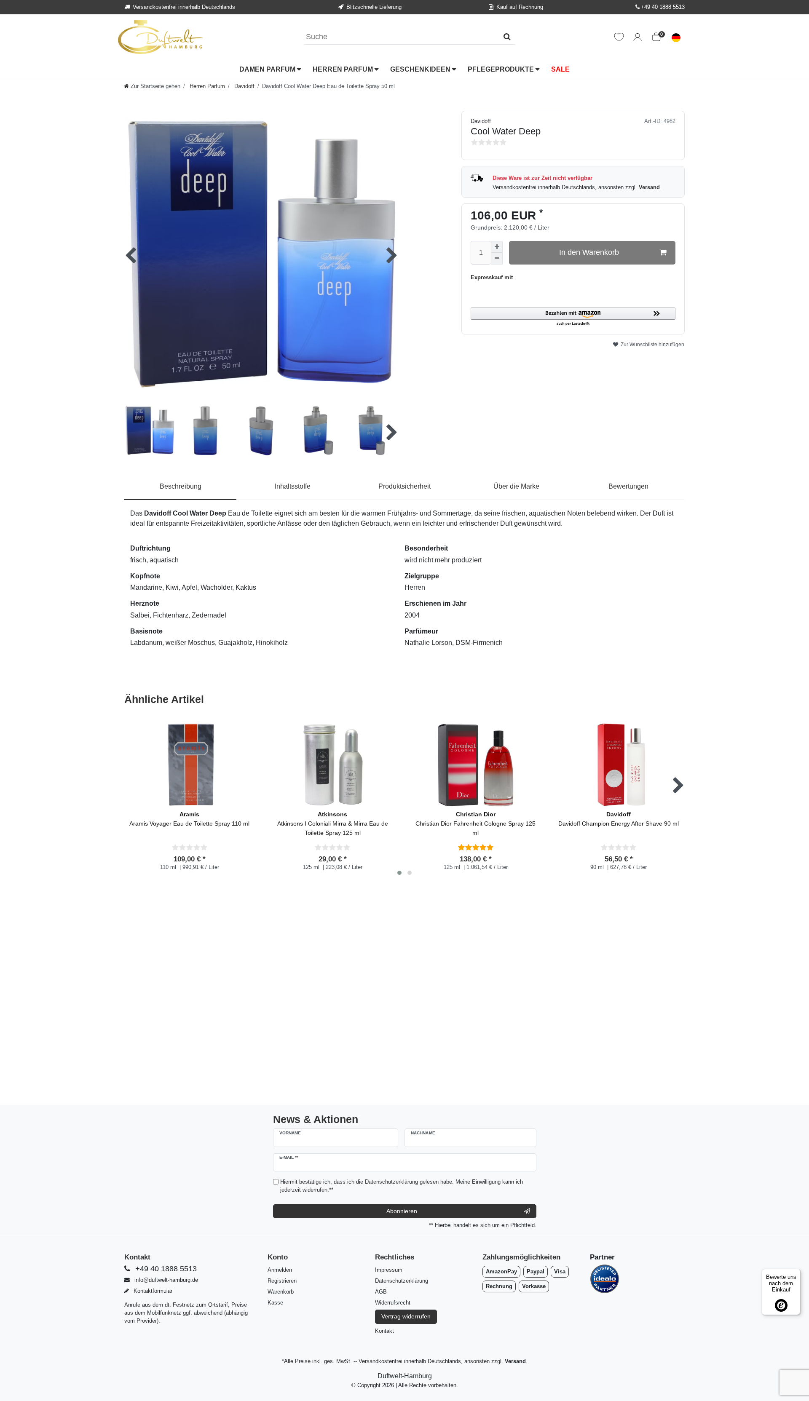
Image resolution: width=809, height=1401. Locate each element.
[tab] (180, 487)
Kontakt (384, 1331)
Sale (560, 69)
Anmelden (280, 1270)
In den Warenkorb (589, 252)
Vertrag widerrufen (406, 1316)
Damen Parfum (268, 69)
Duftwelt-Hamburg (405, 1376)
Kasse (275, 1302)
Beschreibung (180, 486)
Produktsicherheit (404, 486)
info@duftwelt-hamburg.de (165, 1280)
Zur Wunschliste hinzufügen (651, 345)
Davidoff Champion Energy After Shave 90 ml (618, 819)
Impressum (388, 1270)
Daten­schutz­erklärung (401, 1281)
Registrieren (282, 1281)
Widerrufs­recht (392, 1302)
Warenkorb (281, 1292)
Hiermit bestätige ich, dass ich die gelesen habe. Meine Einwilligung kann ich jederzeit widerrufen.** (401, 1186)
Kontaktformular (152, 1291)
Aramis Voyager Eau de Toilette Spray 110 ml (189, 819)
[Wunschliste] (619, 37)
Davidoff (243, 86)
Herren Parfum (344, 69)
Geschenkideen (421, 69)
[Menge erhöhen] (497, 247)
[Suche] (507, 36)
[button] (573, 316)
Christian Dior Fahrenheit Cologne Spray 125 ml (475, 823)
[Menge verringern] (497, 259)
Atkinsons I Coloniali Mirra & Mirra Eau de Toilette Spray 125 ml (332, 823)
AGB (381, 1292)
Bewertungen (628, 486)
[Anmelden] (637, 37)
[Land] (676, 37)
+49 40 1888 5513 (663, 7)
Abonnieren (401, 1211)
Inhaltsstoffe (293, 486)
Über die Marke (516, 486)
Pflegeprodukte (502, 69)
